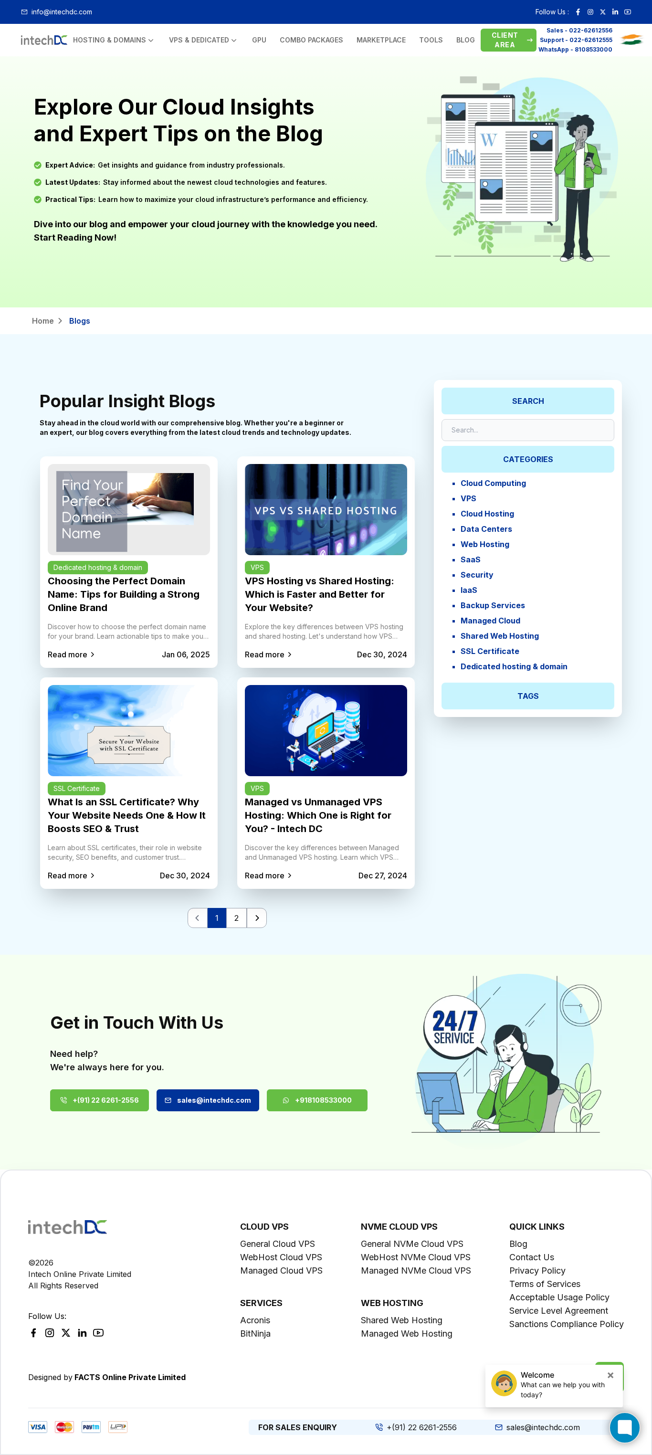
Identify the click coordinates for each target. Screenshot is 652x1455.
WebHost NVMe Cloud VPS (416, 1257)
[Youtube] (627, 12)
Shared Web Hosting (401, 1320)
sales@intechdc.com (214, 1100)
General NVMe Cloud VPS (412, 1244)
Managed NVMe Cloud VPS (416, 1270)
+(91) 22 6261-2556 (106, 1100)
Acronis (255, 1320)
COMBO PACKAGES (311, 40)
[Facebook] (578, 12)
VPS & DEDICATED (199, 40)
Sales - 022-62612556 (579, 30)
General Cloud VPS (277, 1244)
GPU (259, 40)
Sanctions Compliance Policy (566, 1324)
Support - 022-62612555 (576, 39)
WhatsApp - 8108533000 (575, 49)
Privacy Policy (537, 1270)
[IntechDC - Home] (44, 40)
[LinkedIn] (615, 12)
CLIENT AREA (505, 40)
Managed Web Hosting (406, 1333)
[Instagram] (590, 12)
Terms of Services (544, 1284)
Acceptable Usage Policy (559, 1297)
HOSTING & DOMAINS (109, 40)
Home (43, 321)
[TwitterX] (66, 1333)
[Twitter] (602, 12)
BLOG (465, 40)
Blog (518, 1244)
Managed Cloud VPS (281, 1270)
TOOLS (431, 40)
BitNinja (255, 1333)
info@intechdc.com (62, 12)
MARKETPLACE (381, 40)
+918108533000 (323, 1100)
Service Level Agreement (558, 1311)
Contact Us (531, 1257)
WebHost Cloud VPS (281, 1257)
